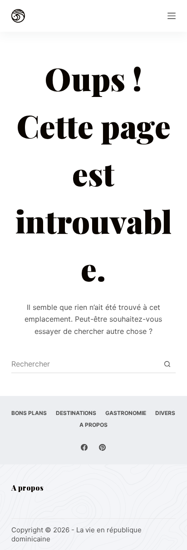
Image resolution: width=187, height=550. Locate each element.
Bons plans (29, 413)
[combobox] (85, 364)
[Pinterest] (102, 447)
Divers (165, 413)
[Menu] (171, 16)
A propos (93, 424)
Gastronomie (125, 413)
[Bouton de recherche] (167, 363)
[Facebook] (84, 447)
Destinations (76, 413)
